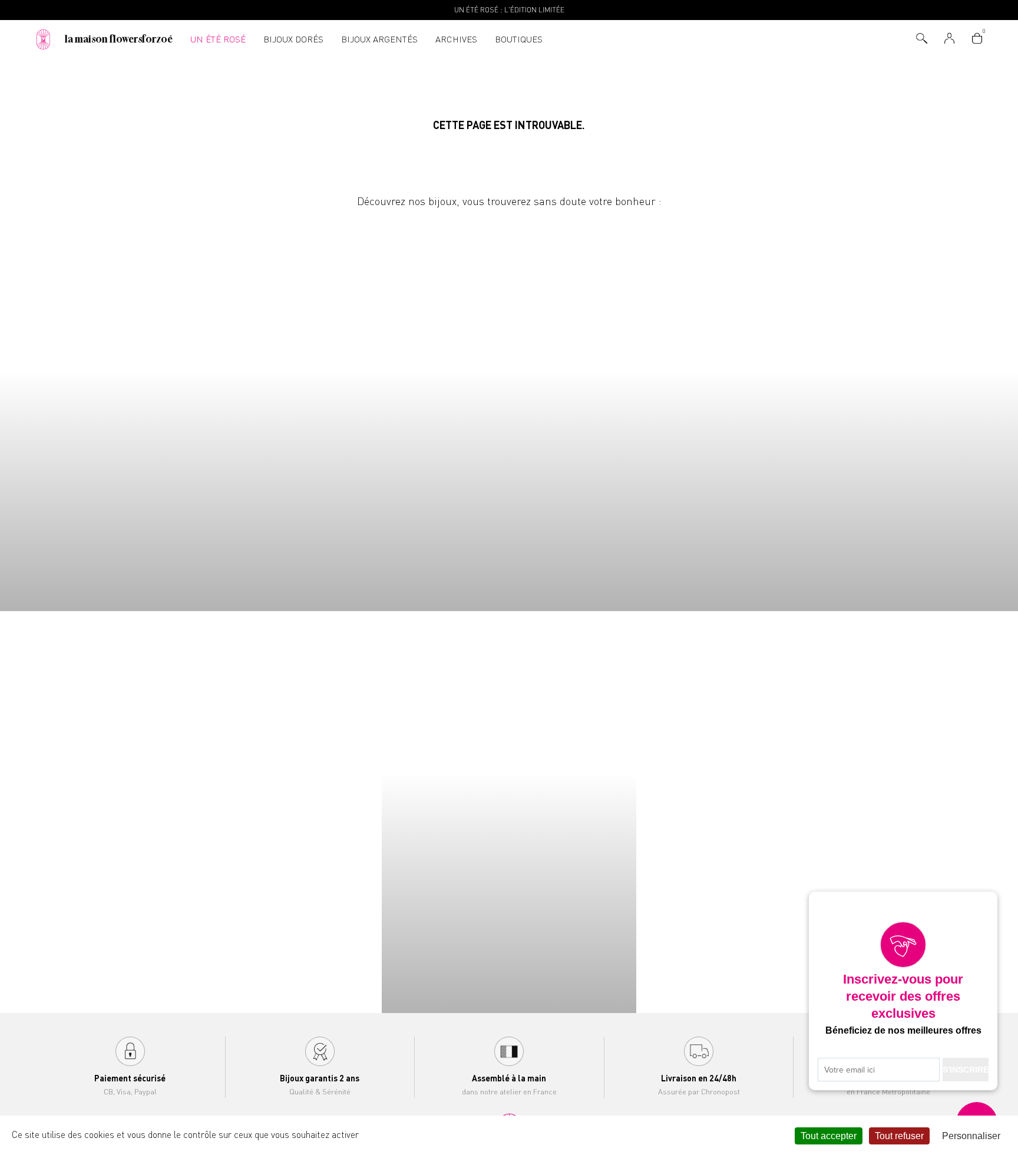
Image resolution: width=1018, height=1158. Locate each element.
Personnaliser (971, 1136)
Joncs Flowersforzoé (891, 411)
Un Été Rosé (218, 39)
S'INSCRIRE (966, 1069)
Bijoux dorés (293, 39)
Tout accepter (829, 1136)
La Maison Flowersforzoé (119, 39)
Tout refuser (899, 1136)
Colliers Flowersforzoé (127, 411)
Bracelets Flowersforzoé (381, 411)
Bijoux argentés (379, 39)
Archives (456, 39)
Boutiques (519, 39)
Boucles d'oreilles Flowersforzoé (636, 411)
